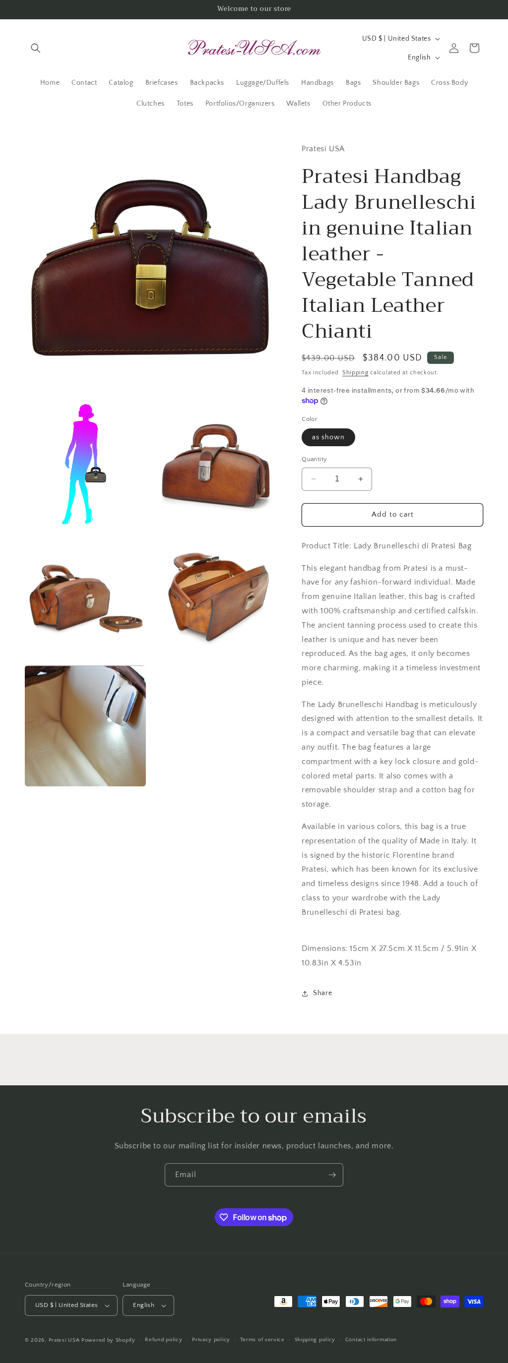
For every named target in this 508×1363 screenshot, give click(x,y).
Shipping (355, 372)
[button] (36, 48)
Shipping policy (315, 1340)
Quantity (314, 459)
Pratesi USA (64, 1340)
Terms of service (262, 1340)
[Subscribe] (332, 1174)
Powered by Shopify (108, 1340)
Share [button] (322, 993)
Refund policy (163, 1340)
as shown (328, 437)
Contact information (371, 1340)
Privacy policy (211, 1340)
